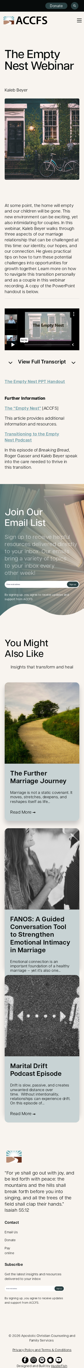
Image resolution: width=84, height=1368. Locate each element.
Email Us (11, 1232)
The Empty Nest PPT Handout (35, 381)
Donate (56, 5)
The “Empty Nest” (23, 408)
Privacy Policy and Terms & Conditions (42, 1350)
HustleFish (59, 1366)
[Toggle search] (75, 5)
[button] (42, 361)
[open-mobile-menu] (79, 20)
